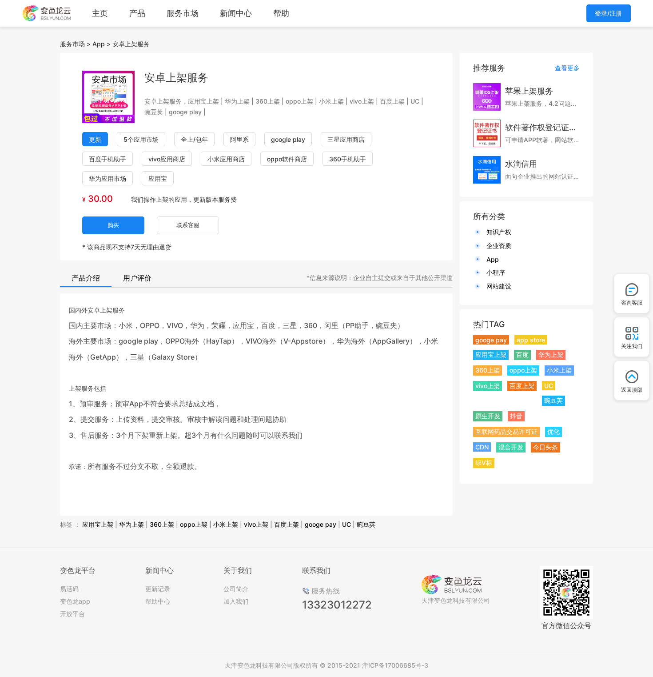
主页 (100, 13)
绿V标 (483, 462)
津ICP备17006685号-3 (395, 665)
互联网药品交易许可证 (506, 431)
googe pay (320, 524)
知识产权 (498, 232)
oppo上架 (193, 524)
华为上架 (131, 524)
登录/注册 (608, 13)
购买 (113, 224)
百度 (522, 354)
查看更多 (567, 68)
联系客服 (187, 224)
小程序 (495, 272)
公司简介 (235, 589)
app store (531, 340)
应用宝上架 (97, 524)
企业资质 (498, 245)
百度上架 (286, 524)
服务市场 (183, 13)
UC (346, 524)
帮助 (281, 13)
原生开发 (487, 416)
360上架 (162, 524)
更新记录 (157, 589)
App (98, 44)
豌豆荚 (366, 524)
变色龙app (75, 601)
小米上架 (225, 524)
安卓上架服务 (131, 44)
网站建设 (498, 286)
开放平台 (72, 613)
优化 (553, 431)
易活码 (69, 589)
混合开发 (510, 447)
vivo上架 (256, 524)
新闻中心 (236, 13)
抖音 (516, 416)
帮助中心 (157, 601)
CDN (482, 447)
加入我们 (235, 601)
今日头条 (545, 447)
